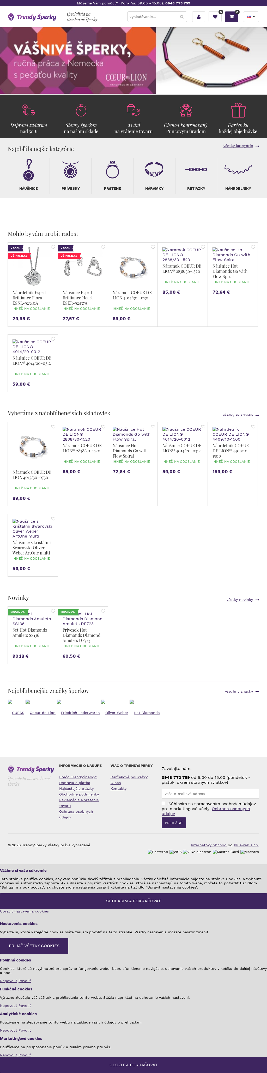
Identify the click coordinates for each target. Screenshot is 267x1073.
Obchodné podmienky (79, 794)
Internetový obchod (209, 845)
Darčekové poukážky (129, 777)
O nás (116, 783)
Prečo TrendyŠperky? (78, 777)
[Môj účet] (198, 16)
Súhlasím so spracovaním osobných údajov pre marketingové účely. (209, 808)
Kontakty (118, 788)
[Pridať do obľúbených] (53, 248)
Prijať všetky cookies (34, 945)
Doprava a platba (74, 783)
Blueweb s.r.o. (246, 845)
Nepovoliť (8, 981)
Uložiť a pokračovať (134, 1064)
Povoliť (25, 981)
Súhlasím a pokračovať (133, 900)
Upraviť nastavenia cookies (24, 911)
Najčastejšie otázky (76, 788)
